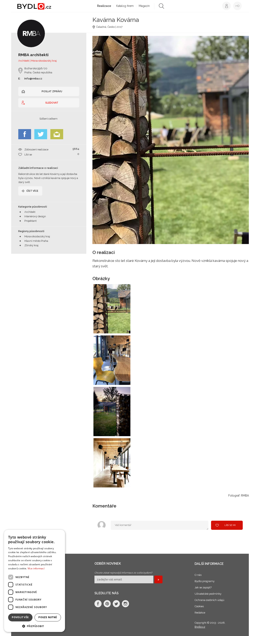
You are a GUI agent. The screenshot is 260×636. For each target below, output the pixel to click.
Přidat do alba (123, 327)
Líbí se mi (230, 525)
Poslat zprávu (52, 91)
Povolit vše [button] (20, 617)
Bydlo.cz (200, 626)
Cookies (199, 606)
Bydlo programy (204, 581)
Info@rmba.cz (33, 78)
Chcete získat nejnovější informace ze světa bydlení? (123, 572)
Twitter (40, 134)
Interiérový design (35, 216)
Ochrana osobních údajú (209, 600)
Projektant (30, 220)
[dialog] (34, 581)
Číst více (32, 191)
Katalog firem (125, 5)
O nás (198, 574)
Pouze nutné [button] (47, 617)
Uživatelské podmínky (208, 593)
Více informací (36, 568)
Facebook (24, 134)
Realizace (104, 5)
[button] (34, 626)
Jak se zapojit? (203, 587)
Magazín (144, 5)
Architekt (29, 211)
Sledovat (51, 102)
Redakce (200, 612)
